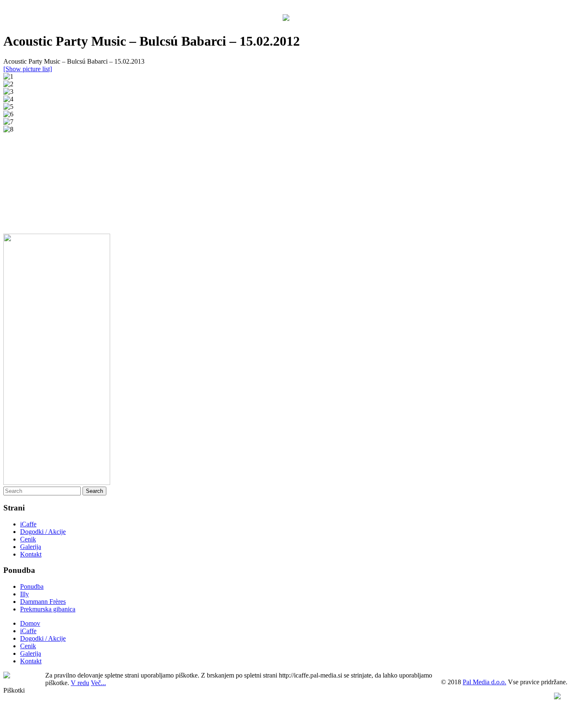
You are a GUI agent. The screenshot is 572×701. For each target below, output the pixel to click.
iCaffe (28, 524)
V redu (80, 682)
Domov (30, 623)
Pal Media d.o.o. (484, 682)
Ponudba (32, 586)
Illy (24, 594)
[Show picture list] (27, 68)
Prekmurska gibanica (47, 609)
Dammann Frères (43, 601)
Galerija (30, 546)
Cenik (28, 539)
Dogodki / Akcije (43, 531)
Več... (98, 682)
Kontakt (30, 554)
